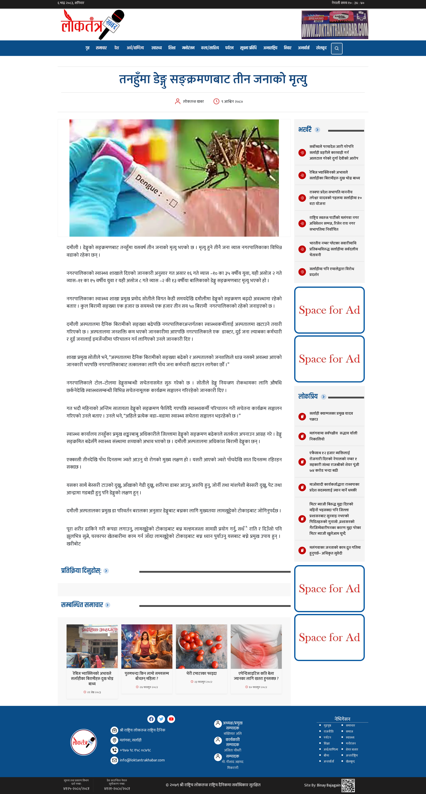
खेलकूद (321, 48)
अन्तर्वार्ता (304, 48)
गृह (87, 48)
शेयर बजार (352, 749)
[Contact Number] (114, 750)
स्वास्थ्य (157, 48)
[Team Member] (218, 724)
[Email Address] (114, 760)
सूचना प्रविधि (248, 48)
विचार (287, 48)
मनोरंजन (188, 48)
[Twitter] (161, 719)
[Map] (114, 740)
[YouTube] (171, 719)
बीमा (326, 755)
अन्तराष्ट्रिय (270, 48)
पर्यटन (229, 48)
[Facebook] (151, 719)
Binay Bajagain (329, 785)
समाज (349, 731)
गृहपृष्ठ (327, 725)
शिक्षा (172, 48)
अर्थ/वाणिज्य (135, 48)
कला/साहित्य (210, 48)
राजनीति (328, 731)
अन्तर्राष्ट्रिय (352, 755)
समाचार (101, 48)
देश (116, 48)
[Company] (114, 730)
